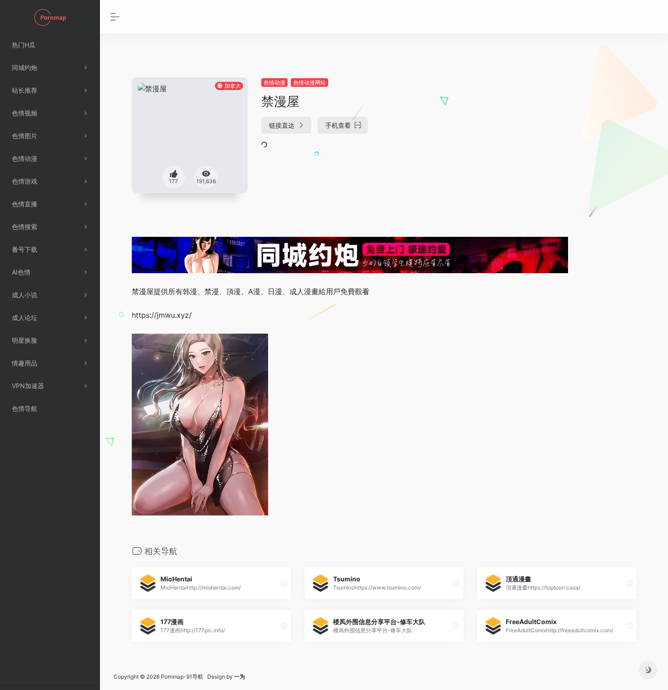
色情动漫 (274, 82)
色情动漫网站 (309, 82)
